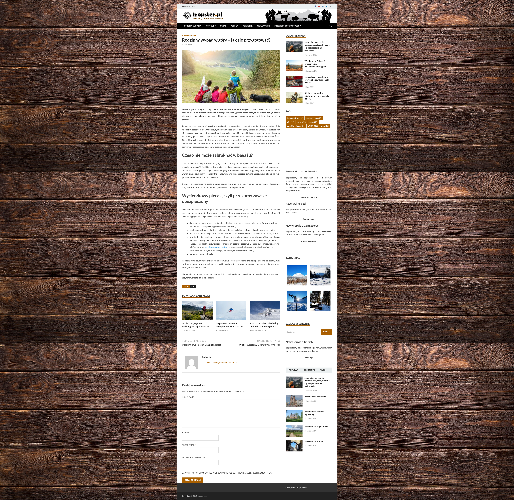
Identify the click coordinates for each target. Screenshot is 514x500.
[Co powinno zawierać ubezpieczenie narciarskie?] (231, 311)
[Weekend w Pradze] (294, 441)
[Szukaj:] (309, 332)
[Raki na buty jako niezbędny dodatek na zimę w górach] (265, 311)
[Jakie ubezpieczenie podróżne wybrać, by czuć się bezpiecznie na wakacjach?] (294, 42)
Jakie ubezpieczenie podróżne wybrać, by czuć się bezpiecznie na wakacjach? (317, 46)
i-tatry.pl (309, 357)
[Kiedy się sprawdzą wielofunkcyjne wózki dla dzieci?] (294, 93)
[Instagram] (322, 6)
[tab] (293, 370)
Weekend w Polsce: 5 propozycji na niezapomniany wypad (315, 64)
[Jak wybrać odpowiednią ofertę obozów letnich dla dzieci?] (294, 77)
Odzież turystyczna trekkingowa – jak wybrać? (195, 325)
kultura (301, 122)
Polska (234, 26)
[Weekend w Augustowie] (294, 426)
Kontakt (303, 488)
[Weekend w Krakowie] (294, 397)
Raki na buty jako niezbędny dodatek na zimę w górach (264, 325)
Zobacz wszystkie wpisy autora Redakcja (219, 362)
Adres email (189, 445)
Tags (323, 370)
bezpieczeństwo (295, 118)
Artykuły (211, 26)
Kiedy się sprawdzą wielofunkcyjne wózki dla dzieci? (317, 96)
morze (313, 122)
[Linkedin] (326, 6)
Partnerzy (295, 488)
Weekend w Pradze (314, 441)
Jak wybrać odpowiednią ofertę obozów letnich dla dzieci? (317, 80)
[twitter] (330, 6)
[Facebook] (315, 6)
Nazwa (186, 433)
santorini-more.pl (309, 197)
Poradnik (248, 26)
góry (193, 286)
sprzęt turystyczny (296, 126)
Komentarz (188, 397)
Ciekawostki (263, 26)
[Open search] (331, 26)
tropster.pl (201, 496)
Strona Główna (192, 26)
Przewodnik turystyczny (287, 26)
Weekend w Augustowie (316, 426)
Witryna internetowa (194, 457)
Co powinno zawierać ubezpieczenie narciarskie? (229, 325)
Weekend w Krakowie (315, 396)
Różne (193, 35)
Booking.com (309, 219)
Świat (223, 26)
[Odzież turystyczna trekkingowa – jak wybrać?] (197, 311)
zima (325, 126)
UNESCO (313, 126)
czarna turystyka (313, 118)
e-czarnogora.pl (308, 241)
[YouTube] (319, 6)
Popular (293, 370)
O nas (288, 488)
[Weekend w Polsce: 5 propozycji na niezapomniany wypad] (294, 61)
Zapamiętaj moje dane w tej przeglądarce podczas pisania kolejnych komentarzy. (227, 473)
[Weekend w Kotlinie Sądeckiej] (294, 411)
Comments (309, 370)
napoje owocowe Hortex (216, 247)
